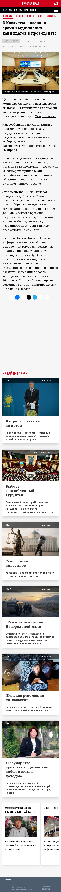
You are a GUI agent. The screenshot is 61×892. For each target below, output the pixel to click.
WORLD (33, 10)
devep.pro (46, 889)
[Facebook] (40, 297)
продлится (10, 196)
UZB (26, 10)
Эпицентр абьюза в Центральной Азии (20, 809)
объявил (40, 242)
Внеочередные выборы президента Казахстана (24, 46)
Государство (29, 41)
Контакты (8, 880)
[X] (11, 297)
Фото (40, 16)
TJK (15, 10)
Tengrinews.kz (45, 116)
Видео (30, 16)
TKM (20, 10)
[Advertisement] (30, 338)
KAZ (5, 10)
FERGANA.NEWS (31, 4)
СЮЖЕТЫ (51, 16)
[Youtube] (46, 297)
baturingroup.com (19, 889)
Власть (41, 41)
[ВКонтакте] (17, 297)
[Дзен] (29, 297)
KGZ (10, 10)
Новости (8, 16)
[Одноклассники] (23, 297)
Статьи (20, 16)
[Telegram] (35, 297)
